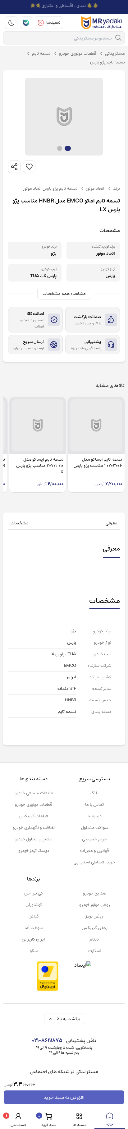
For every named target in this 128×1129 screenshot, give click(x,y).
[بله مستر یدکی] (26, 22)
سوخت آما (34, 928)
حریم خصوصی (94, 839)
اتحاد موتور (95, 188)
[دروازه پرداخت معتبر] (47, 976)
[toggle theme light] (11, 22)
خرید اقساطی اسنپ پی (94, 862)
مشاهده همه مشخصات (64, 293)
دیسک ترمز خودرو (33, 850)
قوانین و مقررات (94, 850)
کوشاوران (33, 904)
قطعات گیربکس (33, 816)
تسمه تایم (41, 53)
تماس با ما (94, 804)
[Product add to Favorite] (29, 166)
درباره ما (95, 816)
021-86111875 (47, 1040)
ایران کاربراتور (33, 939)
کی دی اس (33, 893)
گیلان (34, 916)
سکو (34, 951)
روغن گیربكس (94, 928)
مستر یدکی (115, 53)
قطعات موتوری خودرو (77, 53)
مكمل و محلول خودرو (34, 839)
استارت (94, 951)
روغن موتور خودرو (94, 904)
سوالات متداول (94, 827)
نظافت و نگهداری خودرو (34, 827)
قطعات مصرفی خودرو (34, 793)
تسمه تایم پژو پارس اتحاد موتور (50, 188)
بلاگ (94, 793)
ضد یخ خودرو (94, 893)
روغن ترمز (94, 916)
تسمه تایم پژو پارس (107, 62)
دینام (94, 939)
